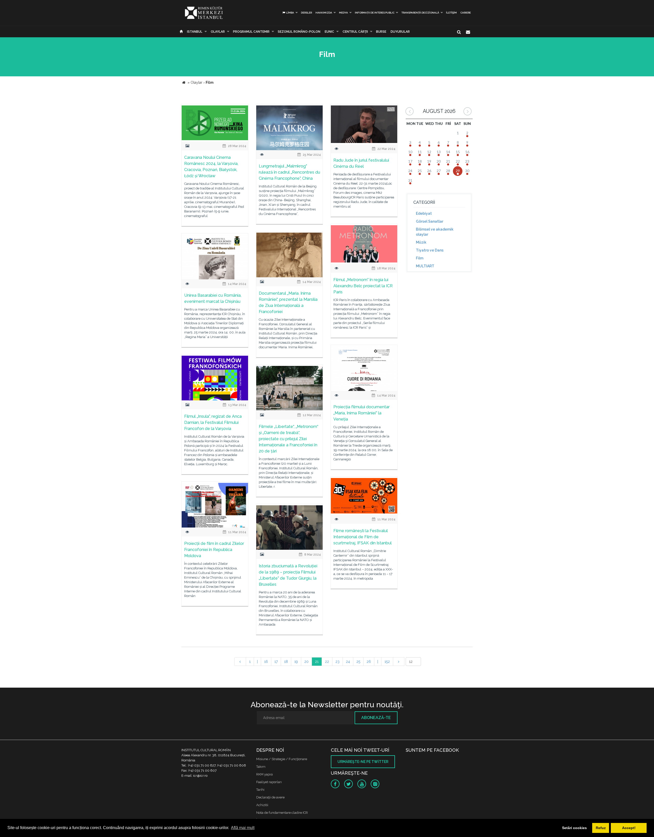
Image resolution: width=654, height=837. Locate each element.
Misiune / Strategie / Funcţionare (281, 759)
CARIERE (465, 12)
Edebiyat (424, 213)
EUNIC (329, 31)
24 (348, 662)
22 (327, 662)
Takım (260, 767)
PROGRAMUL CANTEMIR (251, 31)
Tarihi (260, 790)
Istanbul (194, 31)
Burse (381, 31)
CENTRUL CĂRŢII (355, 31)
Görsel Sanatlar (429, 221)
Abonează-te (376, 717)
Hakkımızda (324, 12)
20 (306, 662)
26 (369, 662)
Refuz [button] (601, 828)
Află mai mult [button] (242, 828)
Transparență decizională (420, 12)
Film (419, 258)
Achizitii (262, 805)
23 (337, 662)
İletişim (451, 12)
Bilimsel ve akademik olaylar (434, 231)
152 (387, 662)
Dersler (306, 12)
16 (266, 662)
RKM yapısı (264, 774)
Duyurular (400, 31)
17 (276, 662)
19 (296, 662)
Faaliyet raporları (269, 782)
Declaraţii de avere (270, 797)
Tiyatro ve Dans (429, 250)
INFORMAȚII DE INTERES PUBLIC (374, 12)
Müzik (421, 242)
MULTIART (425, 266)
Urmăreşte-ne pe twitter (362, 762)
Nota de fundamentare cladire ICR (282, 813)
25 (358, 662)
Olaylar (218, 31)
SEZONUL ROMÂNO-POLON (299, 31)
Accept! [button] (629, 828)
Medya (343, 12)
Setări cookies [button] (574, 828)
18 (286, 662)
